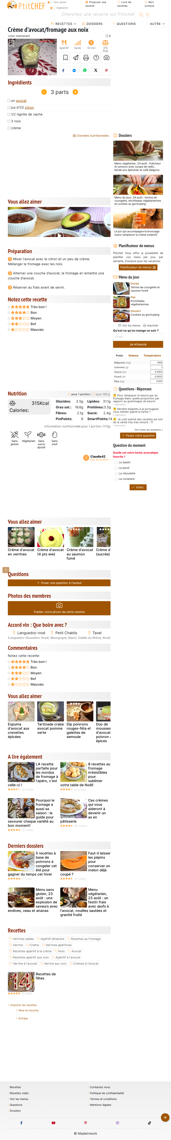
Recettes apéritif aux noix (31, 957)
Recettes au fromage (86, 939)
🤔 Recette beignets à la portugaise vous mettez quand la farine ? (135, 410)
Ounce (120, 371)
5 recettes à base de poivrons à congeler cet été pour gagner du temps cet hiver (32, 863)
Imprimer (152, 325)
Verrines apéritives (59, 945)
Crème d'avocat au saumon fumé (80, 554)
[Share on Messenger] (74, 70)
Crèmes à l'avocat (86, 963)
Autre (155, 24)
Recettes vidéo (19, 1093)
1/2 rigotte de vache (27, 114)
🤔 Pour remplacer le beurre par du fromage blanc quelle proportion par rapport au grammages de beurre (136, 398)
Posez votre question (140, 435)
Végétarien (62, 7)
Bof (33, 324)
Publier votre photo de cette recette (59, 612)
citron (29, 107)
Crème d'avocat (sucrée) (109, 552)
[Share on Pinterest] (106, 70)
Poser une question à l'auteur (61, 583)
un (19, 101)
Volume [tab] (133, 355)
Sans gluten (59, 2)
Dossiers (94, 24)
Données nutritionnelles (92, 135)
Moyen (35, 318)
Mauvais (37, 330)
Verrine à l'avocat (25, 963)
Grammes (121, 367)
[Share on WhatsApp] (85, 70)
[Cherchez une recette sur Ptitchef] (141, 14)
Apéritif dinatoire (52, 939)
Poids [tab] (119, 355)
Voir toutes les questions (148, 429)
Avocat (76, 951)
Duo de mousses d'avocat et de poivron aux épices (108, 732)
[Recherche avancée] (147, 15)
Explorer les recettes (24, 1005)
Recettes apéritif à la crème (32, 951)
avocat (21, 101)
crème (16, 128)
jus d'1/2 (22, 107)
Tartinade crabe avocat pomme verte (50, 728)
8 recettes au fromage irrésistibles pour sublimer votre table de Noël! (85, 774)
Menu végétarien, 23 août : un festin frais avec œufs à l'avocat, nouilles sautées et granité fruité (84, 902)
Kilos (119, 381)
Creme (34, 945)
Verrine (18, 945)
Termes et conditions (103, 1099)
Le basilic (125, 462)
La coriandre (127, 478)
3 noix (16, 121)
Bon (33, 313)
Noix (61, 951)
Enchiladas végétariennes (140, 302)
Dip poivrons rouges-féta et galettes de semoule (79, 730)
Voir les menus (130, 325)
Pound (120, 376)
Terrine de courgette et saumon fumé (145, 289)
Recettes (63, 24)
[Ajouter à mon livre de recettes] (64, 57)
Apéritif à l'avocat (68, 957)
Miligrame (122, 362)
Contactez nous (100, 1087)
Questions (126, 24)
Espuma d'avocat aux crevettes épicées (18, 730)
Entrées (23, 1018)
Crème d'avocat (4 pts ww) (50, 552)
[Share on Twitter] (96, 70)
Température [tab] (152, 355)
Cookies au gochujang (145, 314)
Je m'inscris (138, 344)
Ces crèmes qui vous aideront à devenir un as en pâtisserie (84, 810)
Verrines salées (23, 939)
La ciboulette (127, 473)
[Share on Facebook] (63, 70)
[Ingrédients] (6, 570)
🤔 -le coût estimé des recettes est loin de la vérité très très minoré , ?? (138, 421)
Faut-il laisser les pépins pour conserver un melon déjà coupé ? (85, 863)
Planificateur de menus (136, 267)
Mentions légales (100, 1104)
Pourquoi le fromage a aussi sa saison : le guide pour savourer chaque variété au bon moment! (31, 813)
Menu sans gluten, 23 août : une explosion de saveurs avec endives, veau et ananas (33, 900)
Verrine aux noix (55, 963)
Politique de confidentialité (107, 1093)
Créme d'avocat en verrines (21, 552)
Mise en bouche (28, 1010)
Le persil (124, 467)
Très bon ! (38, 307)
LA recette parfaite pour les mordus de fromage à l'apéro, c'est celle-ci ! (33, 774)
